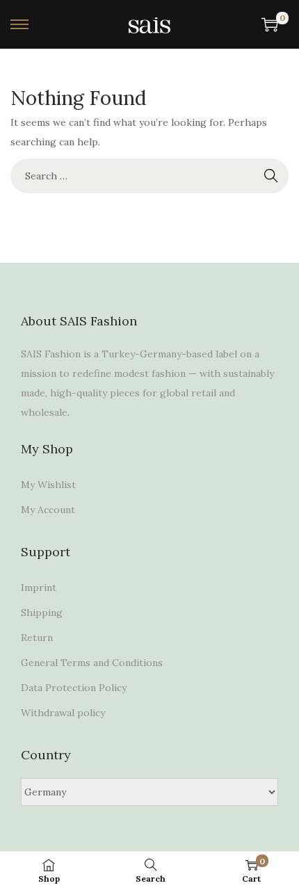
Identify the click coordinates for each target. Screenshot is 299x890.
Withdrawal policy (63, 712)
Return (37, 637)
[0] (269, 24)
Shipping (42, 612)
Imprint (38, 587)
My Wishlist (48, 484)
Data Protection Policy (74, 687)
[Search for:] (149, 176)
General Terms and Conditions (92, 662)
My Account (48, 509)
